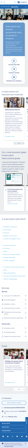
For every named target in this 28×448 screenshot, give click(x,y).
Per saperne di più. (8, 446)
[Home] (22, 2)
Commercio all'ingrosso (10, 245)
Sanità (5, 270)
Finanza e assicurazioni (9, 257)
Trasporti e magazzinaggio (10, 279)
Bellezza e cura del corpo (10, 235)
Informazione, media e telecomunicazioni (14, 267)
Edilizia (5, 251)
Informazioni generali (14, 407)
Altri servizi (6, 232)
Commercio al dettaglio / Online (12, 238)
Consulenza (7, 248)
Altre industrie (7, 229)
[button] (1, 2)
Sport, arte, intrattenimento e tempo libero (14, 276)
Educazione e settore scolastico (12, 254)
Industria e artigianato (9, 260)
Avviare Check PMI (12, 203)
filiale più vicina (12, 416)
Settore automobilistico (10, 273)
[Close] (25, 443)
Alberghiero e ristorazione (10, 226)
